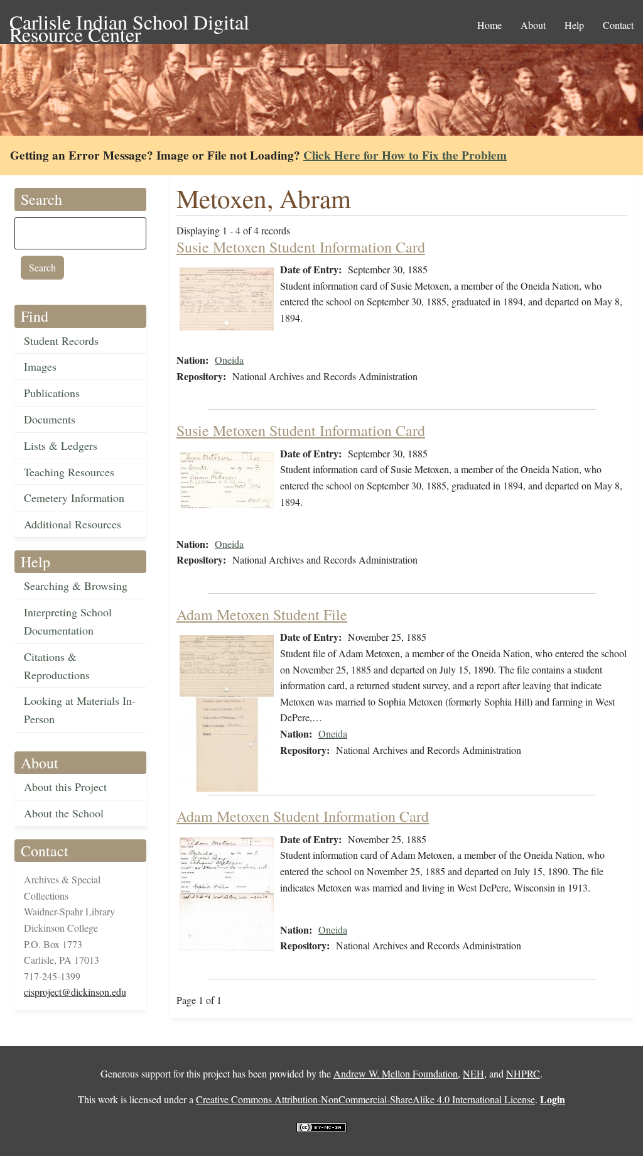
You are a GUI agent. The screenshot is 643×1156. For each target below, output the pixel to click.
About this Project (65, 786)
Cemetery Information (74, 497)
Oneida (229, 359)
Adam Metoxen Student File (261, 614)
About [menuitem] (533, 25)
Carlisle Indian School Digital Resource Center (129, 23)
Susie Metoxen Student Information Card (300, 247)
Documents (49, 419)
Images (40, 366)
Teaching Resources (69, 471)
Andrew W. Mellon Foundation (395, 1073)
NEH (473, 1073)
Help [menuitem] (574, 25)
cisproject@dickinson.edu (75, 991)
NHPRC (523, 1073)
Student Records (61, 340)
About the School (64, 813)
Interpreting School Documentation (68, 621)
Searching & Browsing (75, 585)
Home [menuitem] (489, 25)
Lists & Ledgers (60, 445)
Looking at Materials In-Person (80, 709)
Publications (52, 392)
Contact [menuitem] (618, 25)
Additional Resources (72, 524)
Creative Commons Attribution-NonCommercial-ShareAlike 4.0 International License (365, 1099)
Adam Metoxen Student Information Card (302, 816)
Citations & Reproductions (57, 665)
